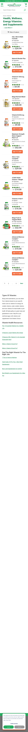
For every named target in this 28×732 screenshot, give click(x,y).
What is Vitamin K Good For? (10, 344)
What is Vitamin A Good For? (10, 348)
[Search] (24, 10)
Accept (8, 727)
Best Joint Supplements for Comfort (12, 369)
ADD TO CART (17, 52)
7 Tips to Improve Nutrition (9, 357)
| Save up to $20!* (14, 1)
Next (21, 283)
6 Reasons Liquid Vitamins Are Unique (12, 332)
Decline (19, 727)
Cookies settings (14, 723)
